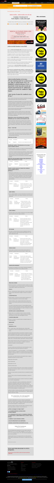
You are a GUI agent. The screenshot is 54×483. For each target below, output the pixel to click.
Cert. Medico (20, 7)
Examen (16, 7)
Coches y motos (23, 470)
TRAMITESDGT (42, 3)
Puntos (30, 7)
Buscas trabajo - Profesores (36, 466)
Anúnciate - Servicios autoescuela (37, 464)
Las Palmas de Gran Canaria (41, 164)
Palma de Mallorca (41, 163)
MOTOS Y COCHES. (49, 2)
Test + (22, 467)
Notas (41, 7)
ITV (33, 7)
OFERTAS (9, 2)
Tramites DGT (23, 469)
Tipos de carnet (23, 466)
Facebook (7, 471)
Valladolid (41, 167)
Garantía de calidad (35, 467)
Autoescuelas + (23, 465)
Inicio (22, 463)
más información (35, 477)
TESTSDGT (30, 3)
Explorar (22, 462)
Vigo (41, 168)
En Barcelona (41, 159)
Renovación (25, 7)
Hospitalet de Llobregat (41, 169)
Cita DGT (37, 7)
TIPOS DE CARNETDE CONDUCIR (23, 3)
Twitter (9, 471)
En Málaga (41, 162)
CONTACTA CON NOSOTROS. (11, 469)
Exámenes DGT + (23, 468)
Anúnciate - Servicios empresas (36, 463)
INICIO (3, 2)
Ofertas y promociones (24, 464)
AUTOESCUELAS (16, 2)
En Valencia (41, 160)
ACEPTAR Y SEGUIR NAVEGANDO (27, 479)
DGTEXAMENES (36, 3)
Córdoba (41, 166)
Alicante (41, 165)
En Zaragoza (41, 161)
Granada (41, 171)
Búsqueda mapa (10, 7)
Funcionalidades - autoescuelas (36, 465)
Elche (41, 172)
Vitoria (41, 170)
